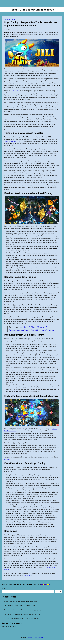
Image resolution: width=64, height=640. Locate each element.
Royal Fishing (15, 91)
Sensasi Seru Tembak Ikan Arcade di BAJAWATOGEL (20, 601)
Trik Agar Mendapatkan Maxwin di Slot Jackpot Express (21, 618)
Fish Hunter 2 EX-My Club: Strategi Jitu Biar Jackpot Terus (22, 614)
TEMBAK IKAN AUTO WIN (12, 141)
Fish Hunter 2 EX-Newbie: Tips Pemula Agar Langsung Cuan (23, 610)
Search (4, 588)
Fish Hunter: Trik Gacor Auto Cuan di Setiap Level (19, 605)
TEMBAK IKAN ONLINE (9, 19)
